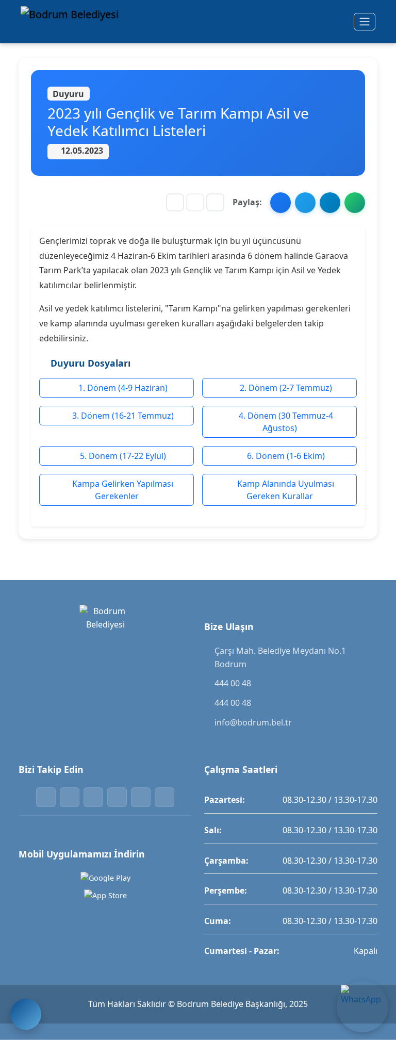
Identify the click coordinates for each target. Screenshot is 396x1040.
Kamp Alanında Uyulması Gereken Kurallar (284, 490)
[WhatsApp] (117, 797)
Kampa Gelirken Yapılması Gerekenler (121, 490)
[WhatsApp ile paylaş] (354, 202)
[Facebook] (46, 797)
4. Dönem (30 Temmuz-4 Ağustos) (285, 422)
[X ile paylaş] (305, 202)
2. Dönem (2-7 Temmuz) (285, 387)
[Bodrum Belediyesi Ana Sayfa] (72, 21)
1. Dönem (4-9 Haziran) (122, 387)
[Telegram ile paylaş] (330, 202)
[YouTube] (164, 797)
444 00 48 (232, 683)
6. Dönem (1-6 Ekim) (285, 455)
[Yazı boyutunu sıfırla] (195, 202)
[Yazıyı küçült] (175, 202)
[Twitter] (69, 797)
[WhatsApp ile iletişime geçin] (362, 1006)
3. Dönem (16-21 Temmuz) (122, 415)
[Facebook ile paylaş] (280, 202)
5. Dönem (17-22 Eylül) (122, 455)
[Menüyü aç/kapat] (364, 21)
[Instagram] (93, 797)
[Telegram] (141, 797)
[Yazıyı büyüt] (215, 202)
